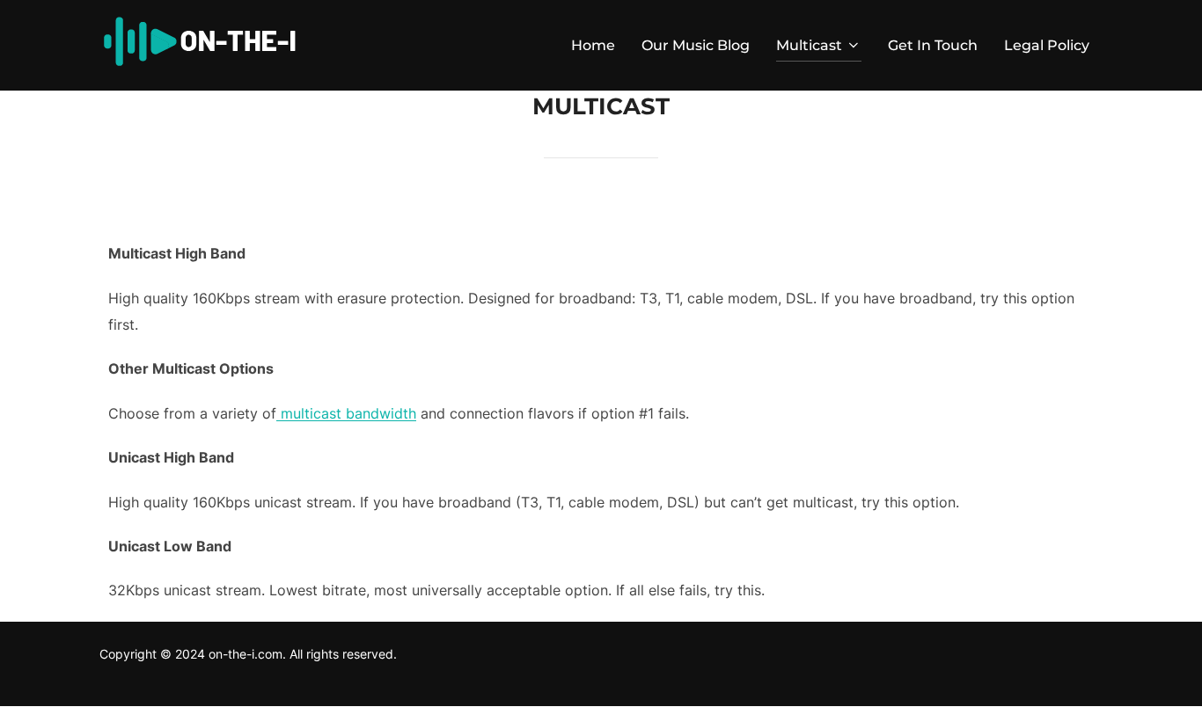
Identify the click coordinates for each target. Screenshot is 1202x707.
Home (593, 45)
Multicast (809, 45)
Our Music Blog (695, 45)
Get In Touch (933, 45)
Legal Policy (1046, 45)
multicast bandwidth (346, 413)
